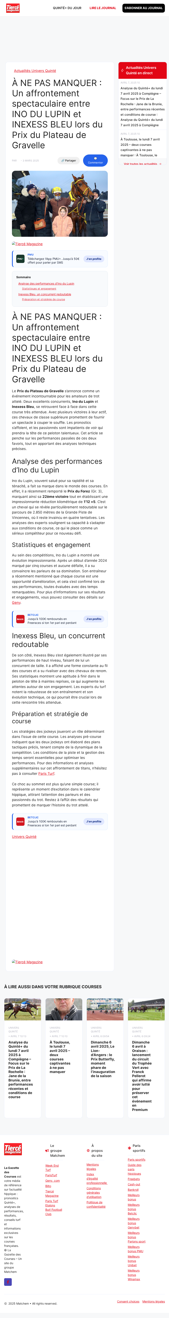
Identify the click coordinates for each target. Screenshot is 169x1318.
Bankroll (133, 1189)
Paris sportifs (136, 1159)
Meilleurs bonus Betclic (134, 1209)
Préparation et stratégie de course (43, 299)
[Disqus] (60, 906)
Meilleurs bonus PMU (135, 1249)
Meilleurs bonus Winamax (134, 1275)
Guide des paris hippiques (134, 1169)
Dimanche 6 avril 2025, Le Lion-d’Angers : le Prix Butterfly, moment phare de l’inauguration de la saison (103, 1059)
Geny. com (52, 1180)
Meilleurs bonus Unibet (134, 1261)
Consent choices (128, 1301)
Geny (16, 603)
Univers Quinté (24, 837)
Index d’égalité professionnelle (95, 1178)
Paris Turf (46, 773)
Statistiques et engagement (39, 288)
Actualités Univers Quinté (35, 71)
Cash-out (134, 1184)
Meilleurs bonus (134, 1197)
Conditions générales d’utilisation (94, 1192)
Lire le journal (103, 8)
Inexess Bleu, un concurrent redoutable (44, 294)
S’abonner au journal (143, 8)
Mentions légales (93, 1167)
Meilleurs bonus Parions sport (137, 1237)
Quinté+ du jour (67, 8)
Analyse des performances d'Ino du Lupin (46, 283)
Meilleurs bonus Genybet (134, 1223)
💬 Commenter (95, 160)
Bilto (48, 1186)
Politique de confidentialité (95, 1204)
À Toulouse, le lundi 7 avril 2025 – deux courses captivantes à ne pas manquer (60, 1057)
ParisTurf (51, 1175)
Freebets (134, 1179)
